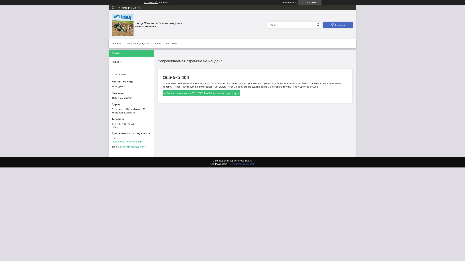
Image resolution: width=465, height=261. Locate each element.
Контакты (171, 43)
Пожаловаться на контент (242, 164)
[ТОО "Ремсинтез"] (123, 24)
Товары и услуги (136, 43)
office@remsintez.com (132, 146)
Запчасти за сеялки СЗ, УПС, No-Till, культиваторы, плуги (203, 93)
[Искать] (318, 25)
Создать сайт (151, 2)
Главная (117, 43)
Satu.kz (248, 161)
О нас (157, 43)
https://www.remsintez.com (127, 141)
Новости (117, 61)
